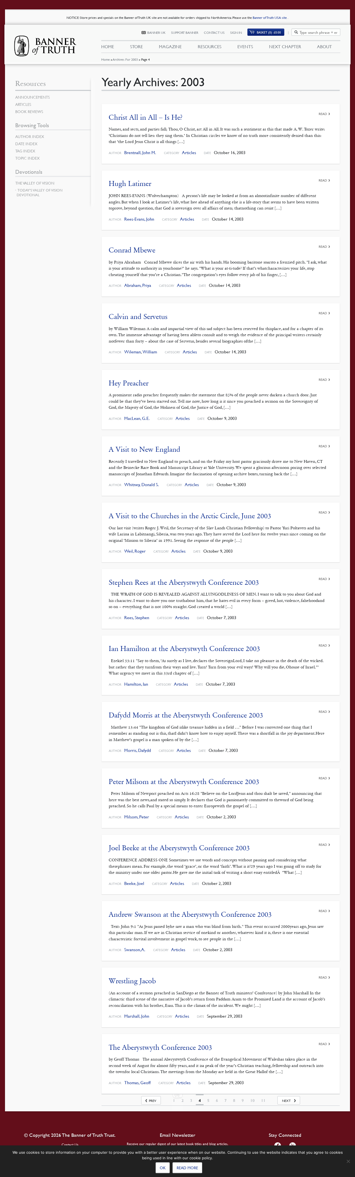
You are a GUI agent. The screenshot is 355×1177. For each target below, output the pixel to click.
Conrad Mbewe (132, 250)
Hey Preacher (128, 383)
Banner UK (156, 32)
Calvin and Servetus (138, 316)
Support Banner (184, 32)
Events (245, 46)
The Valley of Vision (34, 183)
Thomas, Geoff (137, 1083)
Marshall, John (136, 1016)
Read (323, 114)
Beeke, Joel (134, 883)
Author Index (29, 136)
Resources (209, 46)
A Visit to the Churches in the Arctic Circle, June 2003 (190, 516)
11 (263, 1100)
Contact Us (214, 32)
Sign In (236, 32)
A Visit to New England (144, 449)
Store (136, 46)
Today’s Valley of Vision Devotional (39, 192)
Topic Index (27, 158)
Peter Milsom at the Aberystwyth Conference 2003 (184, 781)
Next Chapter (285, 46)
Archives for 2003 (125, 59)
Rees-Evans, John (139, 219)
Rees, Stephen (136, 618)
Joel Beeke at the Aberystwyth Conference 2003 (179, 848)
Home (105, 59)
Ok (163, 1167)
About (324, 46)
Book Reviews (29, 111)
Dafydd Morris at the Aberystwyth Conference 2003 (186, 715)
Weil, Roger (135, 551)
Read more (187, 1167)
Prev (152, 1101)
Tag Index (25, 151)
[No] (348, 1161)
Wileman (132, 352)
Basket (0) (269, 32)
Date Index (26, 143)
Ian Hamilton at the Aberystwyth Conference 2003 (184, 648)
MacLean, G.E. (137, 418)
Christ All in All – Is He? (145, 117)
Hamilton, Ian (136, 684)
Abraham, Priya (137, 285)
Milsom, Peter (136, 817)
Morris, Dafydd (137, 750)
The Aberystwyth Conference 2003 (160, 1047)
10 (252, 1100)
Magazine (170, 46)
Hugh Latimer (130, 183)
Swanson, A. (134, 950)
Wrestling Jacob (132, 981)
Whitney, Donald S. (141, 484)
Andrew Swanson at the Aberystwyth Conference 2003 (190, 914)
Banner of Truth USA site (270, 18)
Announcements (32, 97)
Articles (189, 152)
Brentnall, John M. (140, 152)
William (150, 352)
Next (286, 1101)
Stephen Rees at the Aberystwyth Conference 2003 (184, 582)
